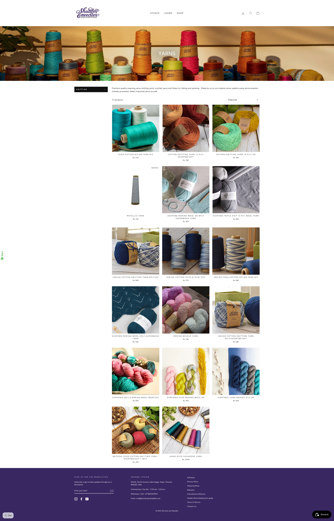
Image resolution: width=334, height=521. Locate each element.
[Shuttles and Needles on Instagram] (75, 499)
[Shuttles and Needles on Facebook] (81, 499)
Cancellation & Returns (196, 494)
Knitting (81, 89)
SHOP (180, 13)
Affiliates (191, 478)
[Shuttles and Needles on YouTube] (87, 499)
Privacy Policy (192, 482)
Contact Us (191, 506)
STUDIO (155, 13)
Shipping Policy (193, 486)
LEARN (168, 13)
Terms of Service (193, 502)
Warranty (190, 490)
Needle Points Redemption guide (200, 498)
